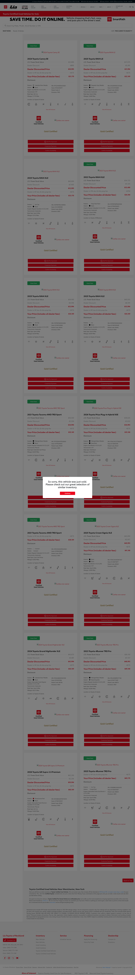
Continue (67, 493)
